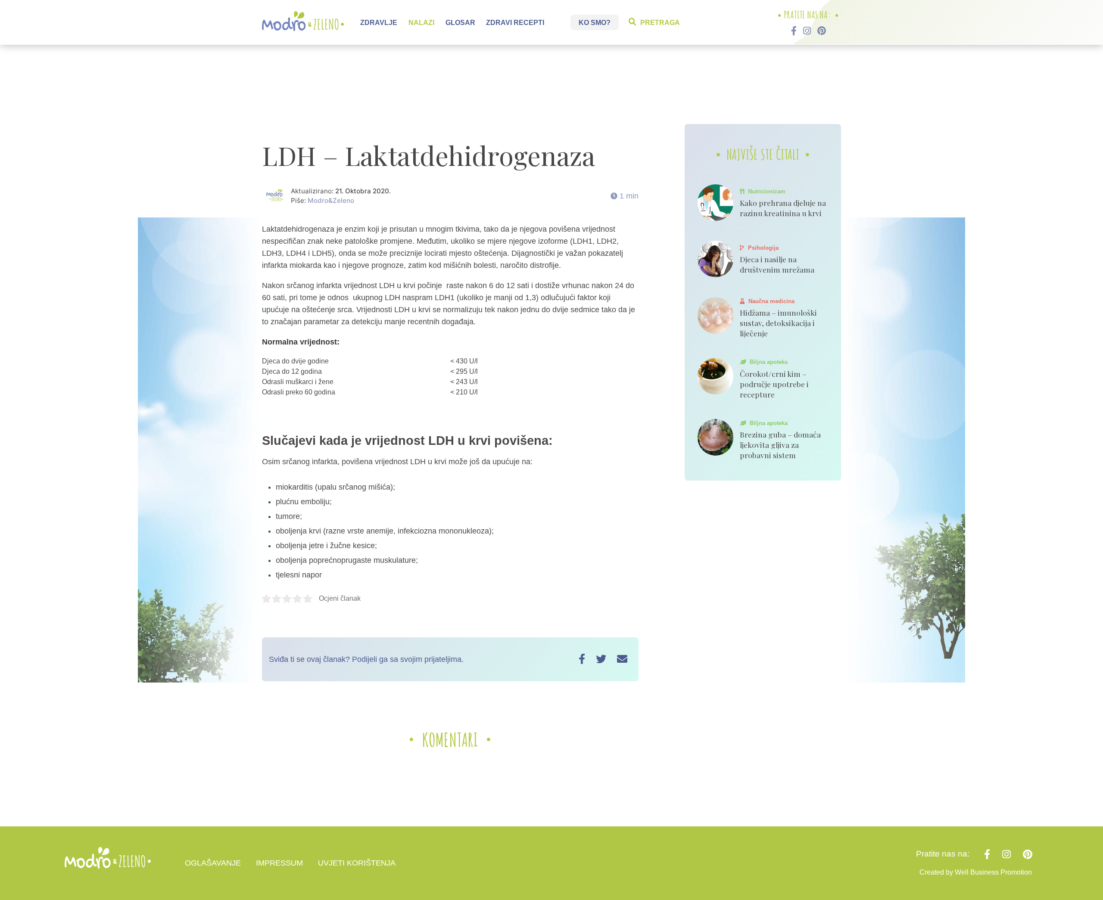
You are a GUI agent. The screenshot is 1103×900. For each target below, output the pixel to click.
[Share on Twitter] (601, 659)
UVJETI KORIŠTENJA (357, 863)
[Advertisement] (551, 88)
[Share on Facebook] (582, 659)
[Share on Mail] (622, 659)
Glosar (460, 22)
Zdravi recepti (515, 22)
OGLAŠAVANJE (213, 863)
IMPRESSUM (279, 863)
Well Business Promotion (993, 872)
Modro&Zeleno (331, 200)
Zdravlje (378, 22)
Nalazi (421, 22)
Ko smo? (595, 22)
